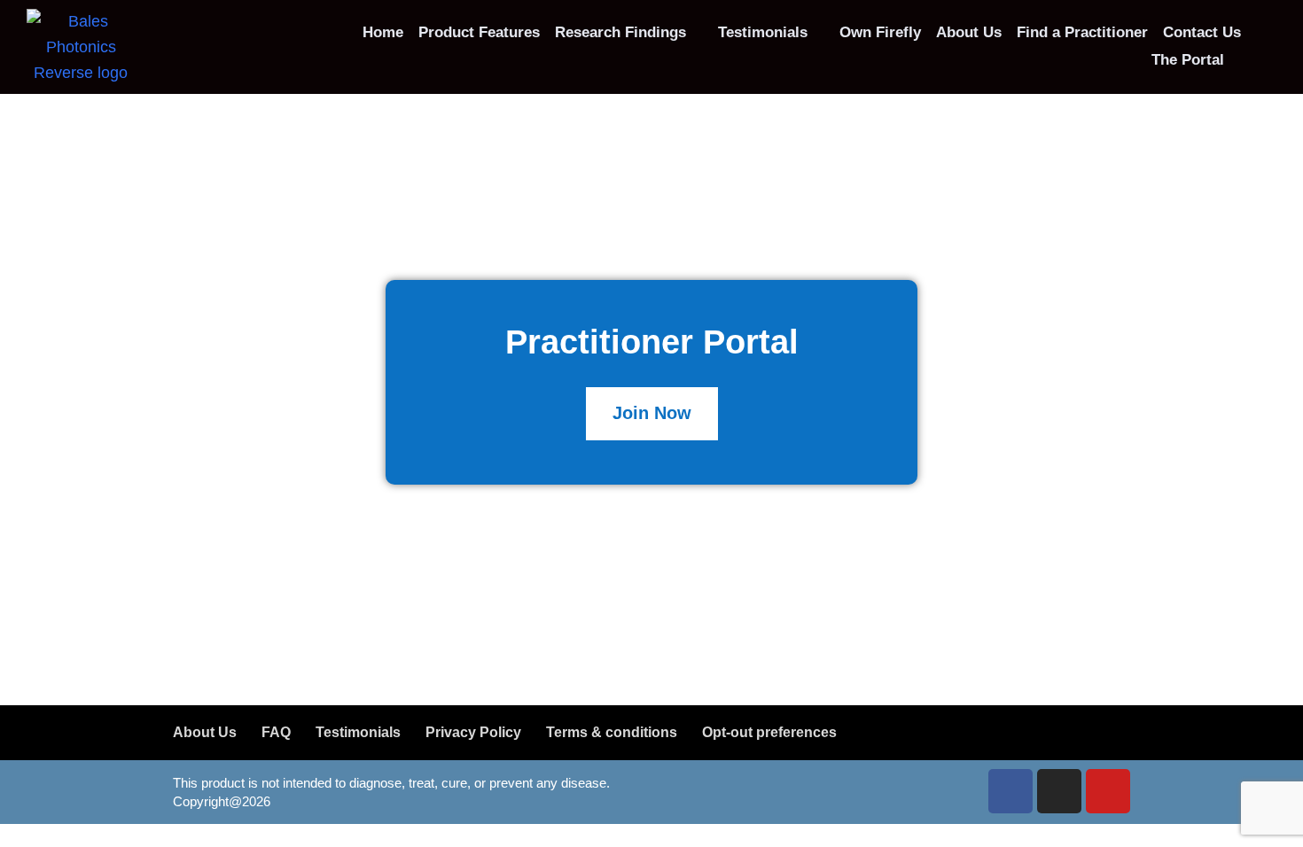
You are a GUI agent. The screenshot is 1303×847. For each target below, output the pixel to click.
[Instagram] (1059, 791)
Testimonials (358, 732)
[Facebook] (1010, 791)
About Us (205, 732)
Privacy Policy (473, 732)
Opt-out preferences (769, 732)
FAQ (276, 732)
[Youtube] (1108, 791)
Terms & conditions (611, 732)
